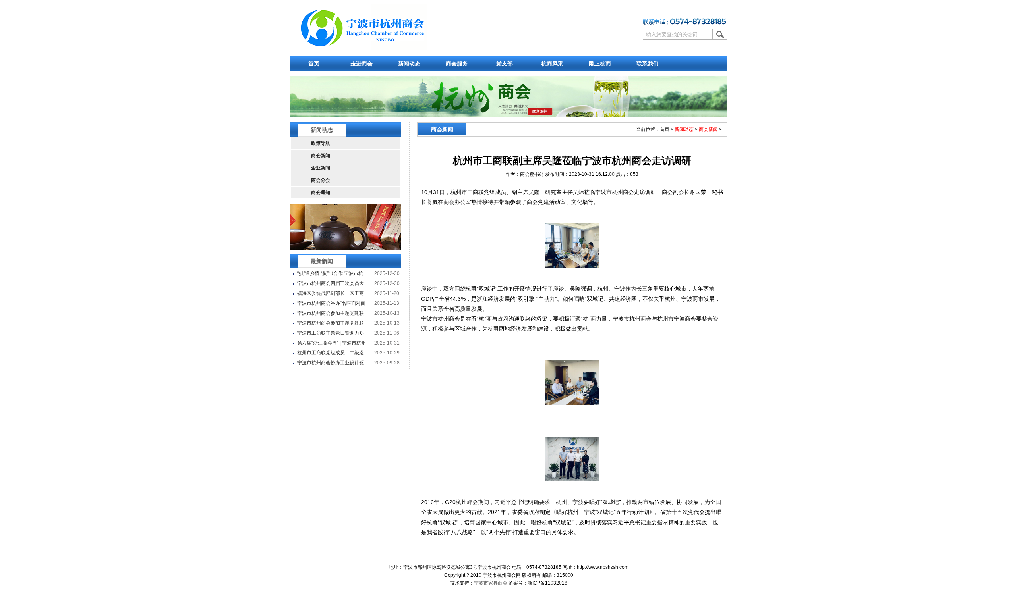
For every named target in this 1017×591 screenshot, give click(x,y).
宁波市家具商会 (490, 583)
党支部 (504, 63)
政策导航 (320, 143)
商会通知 (320, 192)
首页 (313, 63)
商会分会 (320, 180)
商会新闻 (320, 155)
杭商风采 (552, 63)
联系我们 (647, 63)
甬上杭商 (600, 63)
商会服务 (457, 63)
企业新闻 (320, 168)
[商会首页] (361, 49)
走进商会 (361, 63)
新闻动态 (409, 63)
